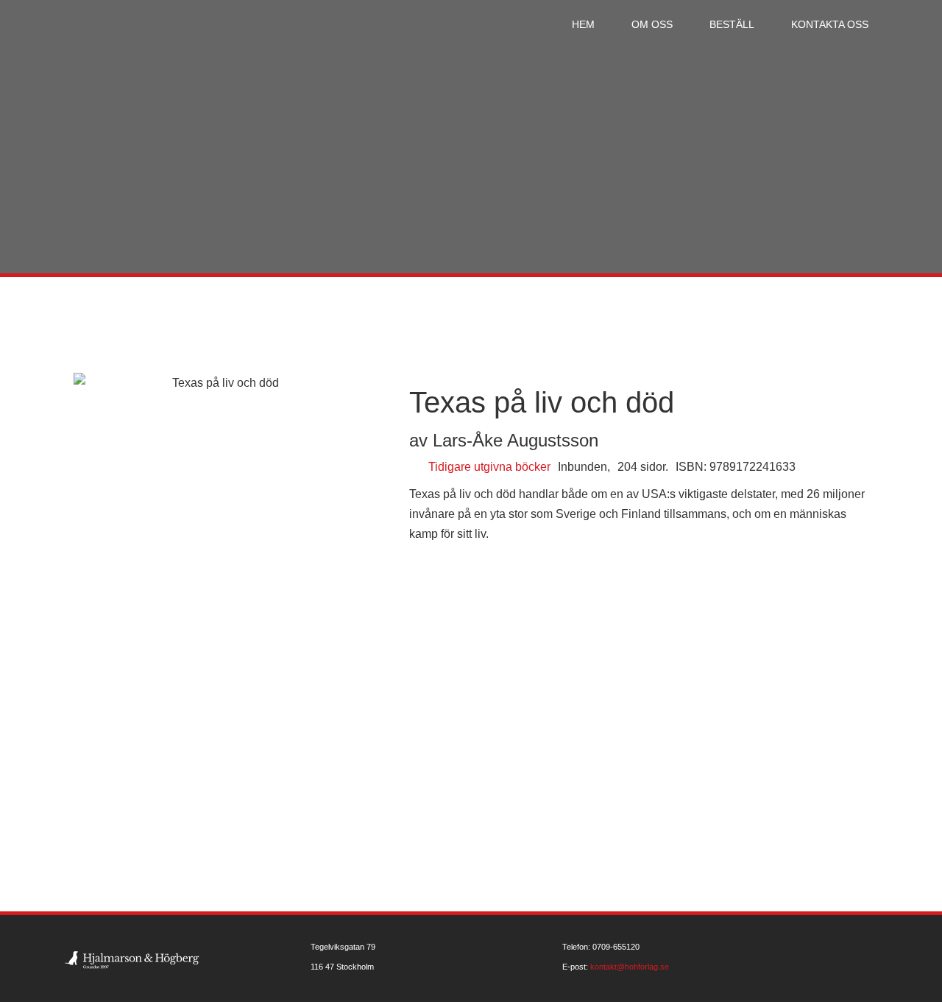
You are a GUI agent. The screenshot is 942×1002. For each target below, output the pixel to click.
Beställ (731, 24)
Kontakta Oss (829, 24)
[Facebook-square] (874, 958)
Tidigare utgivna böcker (489, 466)
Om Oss (652, 24)
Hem (583, 24)
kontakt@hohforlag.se (629, 966)
